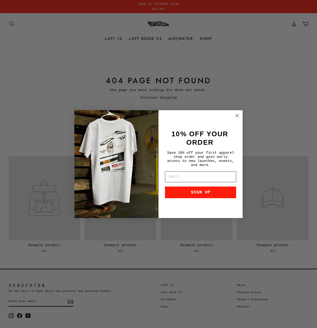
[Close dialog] (237, 115)
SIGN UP (200, 192)
